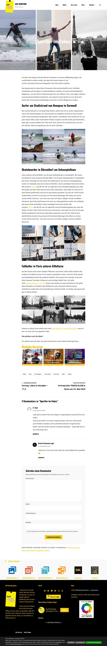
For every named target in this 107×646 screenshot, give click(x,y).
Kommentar (30, 478)
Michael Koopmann (82, 590)
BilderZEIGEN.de (29, 578)
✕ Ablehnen (71, 642)
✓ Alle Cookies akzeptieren (94, 642)
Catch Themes (27, 632)
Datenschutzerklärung (16, 644)
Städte (69, 374)
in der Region (37, 374)
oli (33, 407)
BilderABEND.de (12, 578)
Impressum (94, 590)
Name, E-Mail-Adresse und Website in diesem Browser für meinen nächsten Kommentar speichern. (53, 531)
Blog (30, 374)
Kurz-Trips (56, 374)
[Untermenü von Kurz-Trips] (80, 632)
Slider (63, 374)
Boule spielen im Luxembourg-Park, (64, 328)
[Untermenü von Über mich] (100, 632)
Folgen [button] (64, 610)
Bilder (24, 374)
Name (28, 504)
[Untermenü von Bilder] (70, 632)
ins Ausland (47, 374)
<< (46, 622)
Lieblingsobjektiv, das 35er (36, 283)
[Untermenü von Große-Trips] (90, 632)
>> (61, 622)
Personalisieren (80, 642)
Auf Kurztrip (21, 3)
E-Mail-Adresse (31, 513)
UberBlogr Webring (53, 622)
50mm (33, 187)
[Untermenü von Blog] (62, 632)
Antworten (36, 434)
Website (28, 522)
